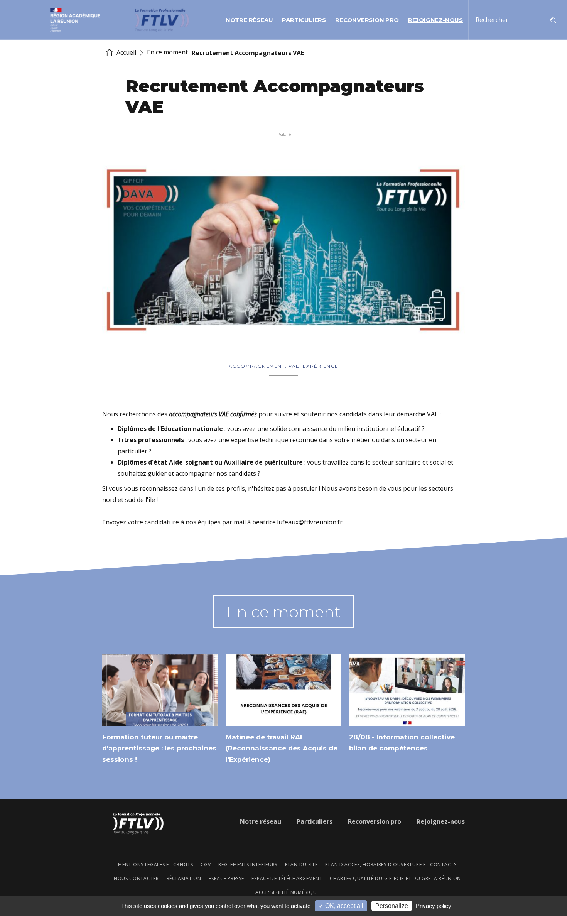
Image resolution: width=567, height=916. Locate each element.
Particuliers (304, 20)
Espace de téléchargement (286, 878)
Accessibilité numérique (287, 892)
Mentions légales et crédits (155, 865)
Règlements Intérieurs (247, 865)
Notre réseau (249, 20)
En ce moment (167, 52)
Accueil (125, 52)
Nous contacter (136, 878)
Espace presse (226, 878)
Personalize (391, 905)
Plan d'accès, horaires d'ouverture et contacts (390, 865)
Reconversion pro (367, 20)
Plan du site (301, 865)
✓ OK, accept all (341, 905)
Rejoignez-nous (435, 20)
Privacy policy (433, 905)
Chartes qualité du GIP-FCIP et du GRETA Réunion (395, 878)
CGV (206, 865)
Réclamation (184, 878)
